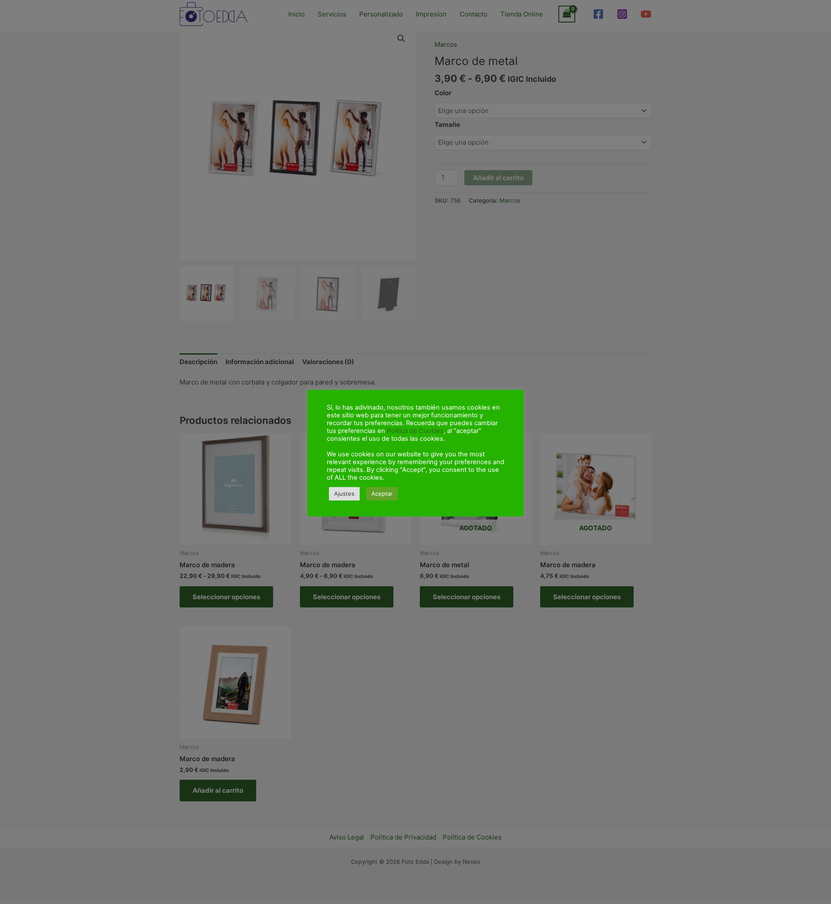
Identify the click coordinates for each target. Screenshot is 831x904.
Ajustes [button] (344, 493)
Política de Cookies (415, 431)
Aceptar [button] (382, 493)
